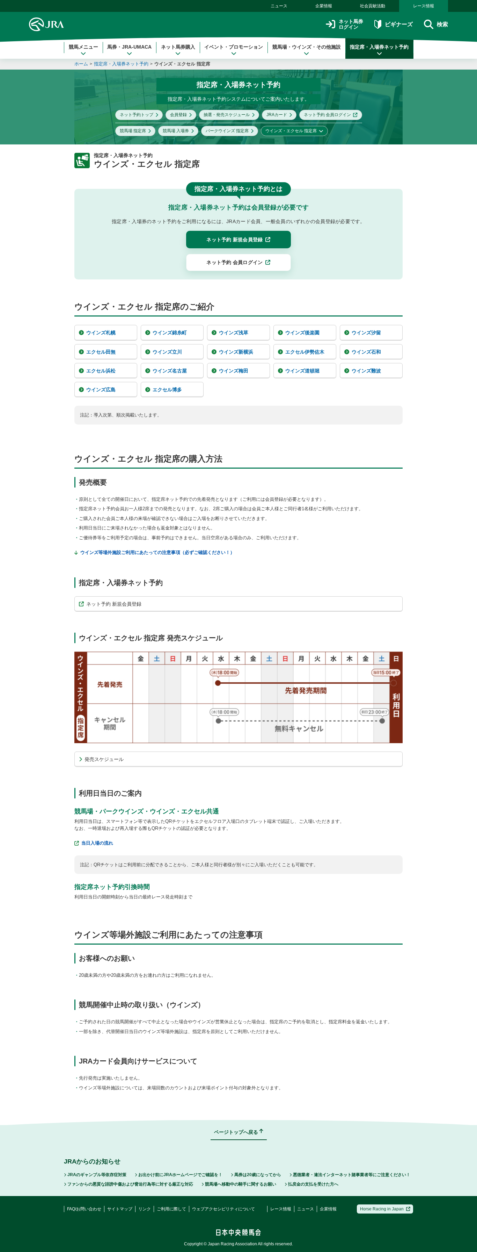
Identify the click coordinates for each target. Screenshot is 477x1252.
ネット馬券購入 (178, 47)
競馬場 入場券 (176, 130)
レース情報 (423, 5)
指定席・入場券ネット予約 (379, 47)
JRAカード (276, 114)
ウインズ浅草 (233, 332)
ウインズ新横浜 (236, 352)
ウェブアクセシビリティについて (223, 1209)
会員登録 (178, 114)
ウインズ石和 (366, 352)
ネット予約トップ (136, 114)
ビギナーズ (398, 24)
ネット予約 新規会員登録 (113, 604)
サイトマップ (119, 1209)
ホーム (81, 63)
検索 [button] (442, 24)
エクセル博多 (167, 389)
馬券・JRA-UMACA (129, 47)
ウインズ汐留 (366, 332)
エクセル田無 (101, 352)
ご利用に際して (171, 1209)
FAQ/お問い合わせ (84, 1209)
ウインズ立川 (167, 352)
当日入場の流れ (97, 843)
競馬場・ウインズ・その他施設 (306, 47)
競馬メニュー (83, 47)
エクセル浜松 (101, 371)
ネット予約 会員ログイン (327, 114)
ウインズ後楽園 (302, 332)
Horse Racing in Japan (382, 1209)
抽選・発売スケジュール (227, 114)
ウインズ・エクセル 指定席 (182, 63)
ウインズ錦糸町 (170, 332)
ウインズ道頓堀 (302, 371)
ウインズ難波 (366, 371)
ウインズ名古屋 (170, 371)
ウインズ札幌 (101, 332)
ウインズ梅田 (233, 371)
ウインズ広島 (101, 389)
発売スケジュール (104, 759)
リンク (144, 1209)
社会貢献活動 (372, 5)
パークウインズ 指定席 (227, 130)
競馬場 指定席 (133, 130)
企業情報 (323, 5)
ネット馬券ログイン (351, 24)
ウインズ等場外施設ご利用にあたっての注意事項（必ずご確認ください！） (157, 552)
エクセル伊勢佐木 (304, 352)
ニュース (279, 5)
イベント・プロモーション (233, 47)
